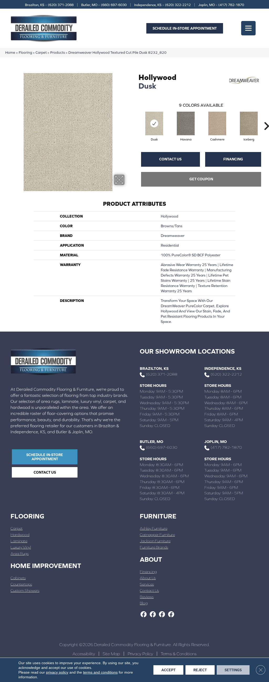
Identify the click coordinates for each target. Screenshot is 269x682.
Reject (200, 670)
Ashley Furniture (153, 528)
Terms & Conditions (178, 654)
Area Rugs (20, 553)
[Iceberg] (249, 123)
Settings (233, 670)
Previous (136, 118)
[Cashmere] (217, 123)
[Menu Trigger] (248, 28)
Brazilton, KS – (49, 5)
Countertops (21, 584)
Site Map (111, 654)
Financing (233, 159)
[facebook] (143, 614)
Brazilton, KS (154, 368)
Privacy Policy (140, 654)
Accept (168, 670)
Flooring (25, 52)
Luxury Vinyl (21, 547)
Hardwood (20, 534)
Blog (144, 603)
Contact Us (170, 159)
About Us (148, 578)
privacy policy (57, 672)
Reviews (147, 596)
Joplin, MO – (221, 5)
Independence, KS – (162, 5)
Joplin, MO (215, 441)
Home (10, 52)
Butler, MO (151, 441)
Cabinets (18, 578)
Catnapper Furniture (157, 534)
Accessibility (84, 654)
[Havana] (185, 123)
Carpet (41, 52)
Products (57, 52)
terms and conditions (100, 672)
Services (147, 584)
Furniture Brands (154, 547)
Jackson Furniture (155, 541)
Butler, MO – (104, 5)
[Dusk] (154, 123)
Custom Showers (25, 590)
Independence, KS (222, 368)
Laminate (19, 541)
